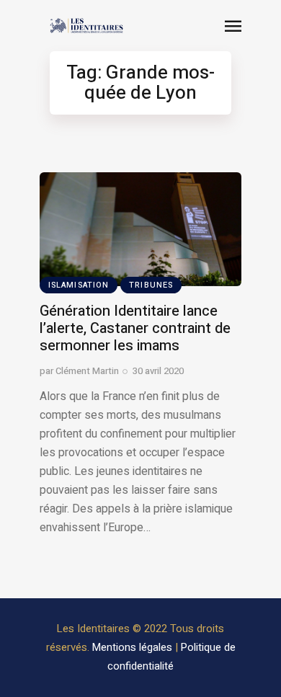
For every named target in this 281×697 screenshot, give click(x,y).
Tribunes (151, 285)
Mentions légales (132, 647)
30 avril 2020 (158, 371)
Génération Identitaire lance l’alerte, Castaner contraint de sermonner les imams (135, 328)
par (79, 371)
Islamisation (78, 285)
